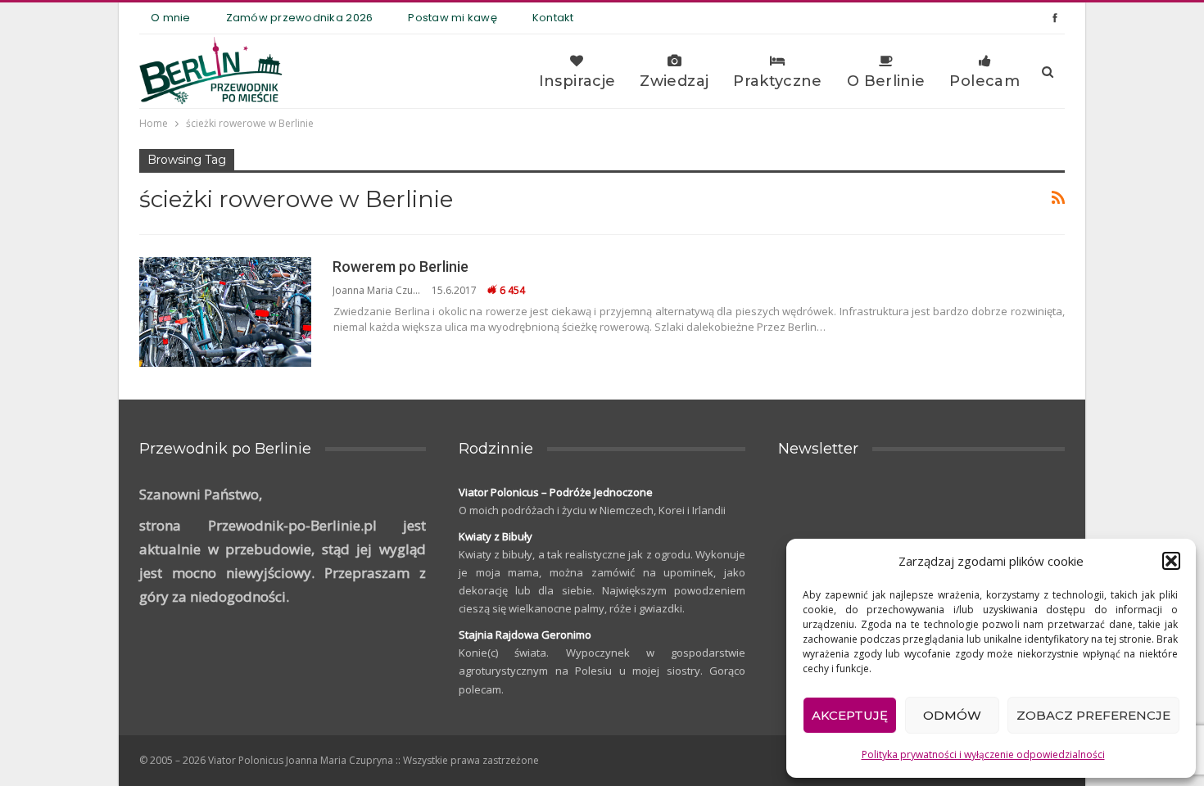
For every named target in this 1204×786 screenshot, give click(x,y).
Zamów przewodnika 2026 (299, 17)
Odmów (952, 715)
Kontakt (553, 17)
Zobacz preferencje (1093, 715)
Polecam (984, 81)
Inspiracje (577, 81)
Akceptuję (850, 715)
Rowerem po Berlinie (400, 266)
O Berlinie (886, 81)
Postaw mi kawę (452, 17)
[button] (1171, 561)
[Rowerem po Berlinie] (225, 312)
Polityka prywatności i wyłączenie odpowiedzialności (983, 754)
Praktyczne (777, 81)
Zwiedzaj (674, 81)
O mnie (171, 17)
